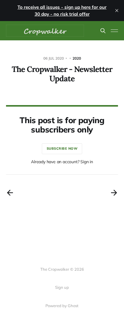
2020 (77, 58)
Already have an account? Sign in (62, 161)
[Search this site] (102, 30)
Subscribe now (62, 148)
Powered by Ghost (62, 305)
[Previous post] (10, 192)
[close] (117, 10)
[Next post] (114, 192)
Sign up (62, 287)
